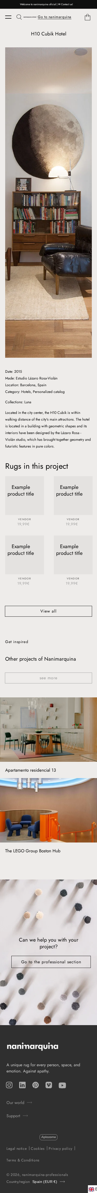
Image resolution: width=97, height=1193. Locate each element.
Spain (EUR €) (44, 1182)
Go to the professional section (51, 962)
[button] (11, 17)
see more (48, 678)
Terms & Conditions (23, 1160)
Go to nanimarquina (54, 16)
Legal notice (16, 1148)
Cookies (37, 1148)
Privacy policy (60, 1148)
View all (48, 611)
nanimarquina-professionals (45, 1174)
